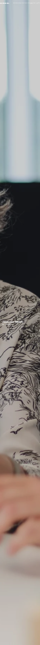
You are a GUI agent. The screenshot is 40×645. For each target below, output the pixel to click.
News (29, 3)
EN (37, 3)
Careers (31, 3)
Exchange (19, 3)
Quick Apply (8, 324)
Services (16, 3)
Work (14, 3)
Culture (23, 3)
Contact (34, 3)
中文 (39, 3)
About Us (26, 3)
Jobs (3, 324)
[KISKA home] (4, 3)
